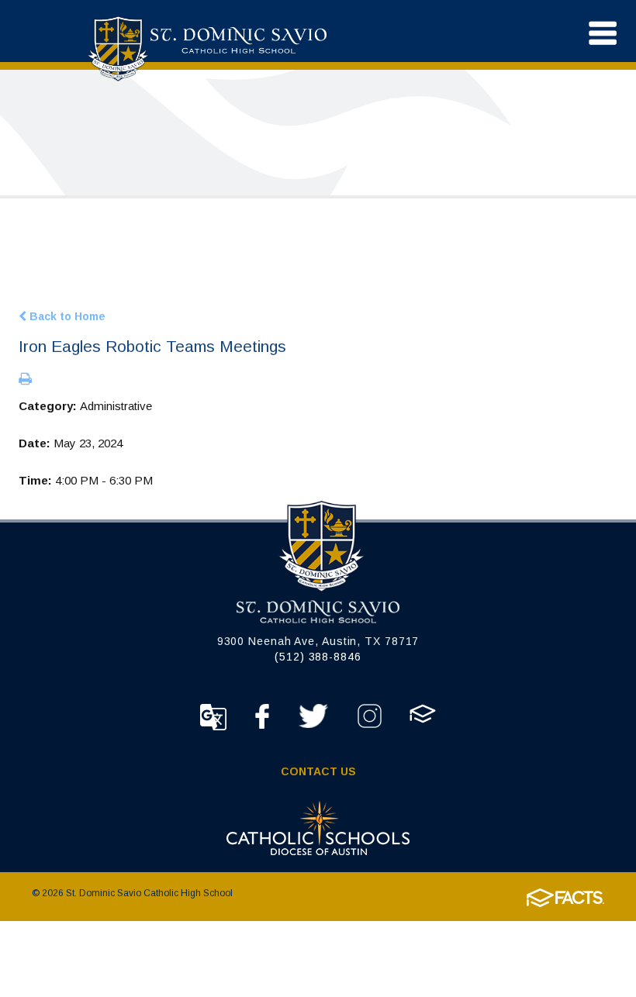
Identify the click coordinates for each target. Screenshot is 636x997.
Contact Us (318, 771)
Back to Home (65, 316)
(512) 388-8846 (318, 656)
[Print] (25, 380)
